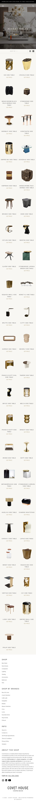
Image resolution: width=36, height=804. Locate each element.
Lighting (4, 671)
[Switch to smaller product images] (33, 51)
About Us (4, 730)
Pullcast (4, 720)
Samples (4, 744)
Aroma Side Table (9, 458)
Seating (4, 674)
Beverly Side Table (26, 349)
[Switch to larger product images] (30, 51)
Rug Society (5, 717)
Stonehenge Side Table (26, 102)
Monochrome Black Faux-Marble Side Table (9, 103)
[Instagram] (3, 780)
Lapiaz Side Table (26, 538)
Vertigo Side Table (9, 593)
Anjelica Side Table (9, 512)
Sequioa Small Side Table (9, 295)
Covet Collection (6, 695)
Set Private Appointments (8, 735)
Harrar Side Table (9, 349)
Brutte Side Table (9, 323)
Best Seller (4, 663)
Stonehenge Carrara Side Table (26, 485)
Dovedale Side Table (27, 159)
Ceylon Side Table (9, 240)
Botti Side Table (27, 458)
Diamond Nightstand (27, 512)
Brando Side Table (9, 214)
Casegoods (5, 668)
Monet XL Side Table (26, 294)
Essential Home (6, 715)
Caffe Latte (4, 698)
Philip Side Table (9, 647)
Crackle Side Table (26, 75)
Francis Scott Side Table (9, 430)
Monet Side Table (9, 565)
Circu (3, 709)
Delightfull (4, 701)
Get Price (9, 77)
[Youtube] (9, 780)
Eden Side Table (27, 214)
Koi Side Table (9, 75)
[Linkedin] (6, 780)
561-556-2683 (13, 776)
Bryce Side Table (9, 403)
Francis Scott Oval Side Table (9, 376)
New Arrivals (5, 666)
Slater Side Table (9, 266)
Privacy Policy (5, 741)
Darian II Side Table (9, 538)
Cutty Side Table (26, 323)
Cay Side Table (26, 593)
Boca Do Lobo (5, 692)
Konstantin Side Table (27, 132)
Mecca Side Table (26, 403)
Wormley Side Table (9, 131)
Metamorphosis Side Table (9, 485)
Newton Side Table (27, 240)
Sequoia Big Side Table (26, 566)
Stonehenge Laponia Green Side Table (27, 267)
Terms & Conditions (7, 738)
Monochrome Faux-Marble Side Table (26, 186)
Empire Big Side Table (9, 159)
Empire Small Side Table (27, 620)
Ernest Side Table (27, 429)
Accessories (5, 677)
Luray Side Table (9, 619)
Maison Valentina (6, 706)
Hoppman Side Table (9, 185)
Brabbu (4, 703)
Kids (3, 682)
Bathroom (4, 680)
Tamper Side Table (27, 375)
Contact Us (4, 733)
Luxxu (3, 712)
